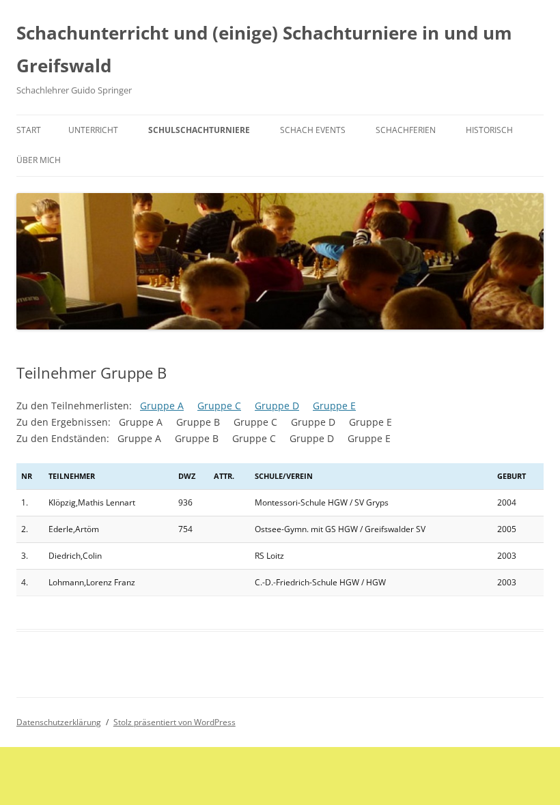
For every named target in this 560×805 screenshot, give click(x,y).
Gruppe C (219, 405)
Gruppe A (162, 405)
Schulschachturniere (199, 130)
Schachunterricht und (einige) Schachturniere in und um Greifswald (264, 49)
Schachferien (406, 130)
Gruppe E (334, 405)
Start (28, 130)
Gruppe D (277, 405)
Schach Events (313, 130)
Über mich (38, 160)
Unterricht (93, 130)
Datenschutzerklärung (58, 722)
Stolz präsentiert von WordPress (174, 722)
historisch (489, 130)
